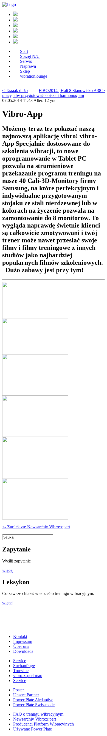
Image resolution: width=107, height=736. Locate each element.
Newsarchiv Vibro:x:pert (34, 719)
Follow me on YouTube (43, 621)
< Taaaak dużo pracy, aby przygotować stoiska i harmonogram (43, 93)
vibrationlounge (33, 76)
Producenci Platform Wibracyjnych (43, 724)
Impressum (22, 641)
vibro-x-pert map (27, 675)
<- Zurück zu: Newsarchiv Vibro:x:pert (36, 526)
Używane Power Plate (32, 729)
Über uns (21, 646)
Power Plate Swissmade (34, 704)
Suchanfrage (24, 665)
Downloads (23, 651)
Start (24, 51)
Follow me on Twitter (27, 621)
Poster (18, 690)
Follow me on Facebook (10, 621)
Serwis (26, 61)
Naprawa (28, 66)
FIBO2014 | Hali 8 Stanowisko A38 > (72, 90)
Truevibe (21, 670)
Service (19, 660)
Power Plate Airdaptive (33, 699)
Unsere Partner (26, 694)
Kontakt (20, 636)
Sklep (25, 71)
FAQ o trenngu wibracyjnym (38, 714)
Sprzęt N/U (30, 56)
